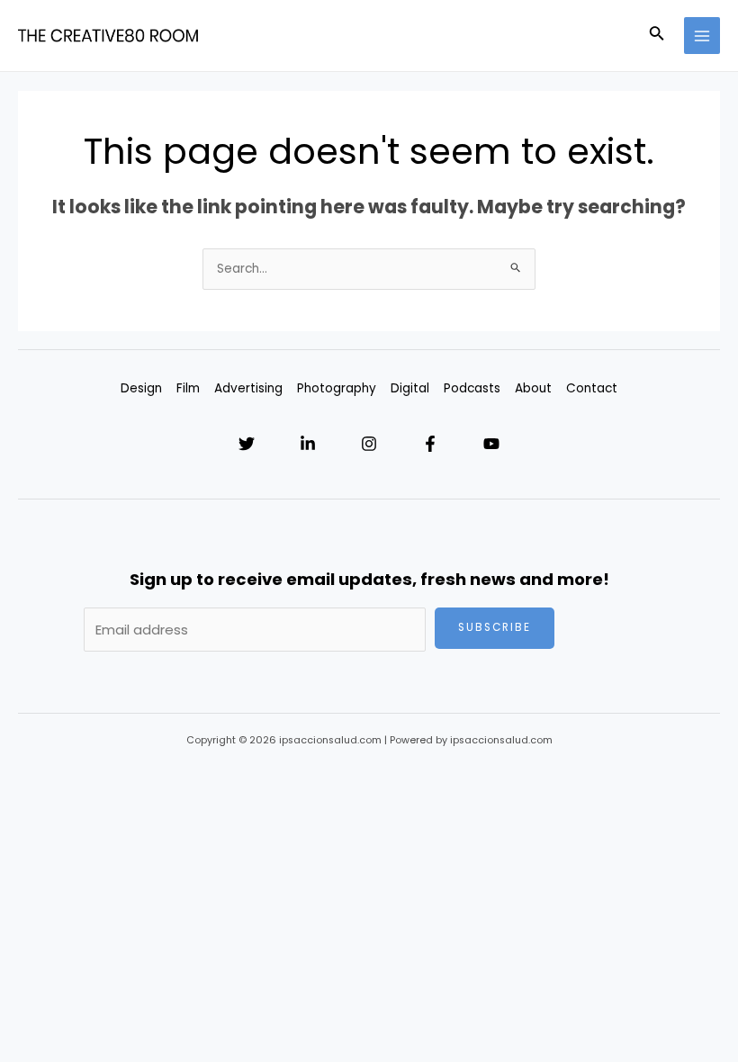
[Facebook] (430, 444)
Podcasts (472, 388)
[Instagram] (369, 444)
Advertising (248, 388)
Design (141, 388)
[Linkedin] (308, 444)
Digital (410, 388)
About (533, 388)
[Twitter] (246, 444)
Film (188, 388)
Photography (336, 388)
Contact (591, 388)
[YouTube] (491, 444)
